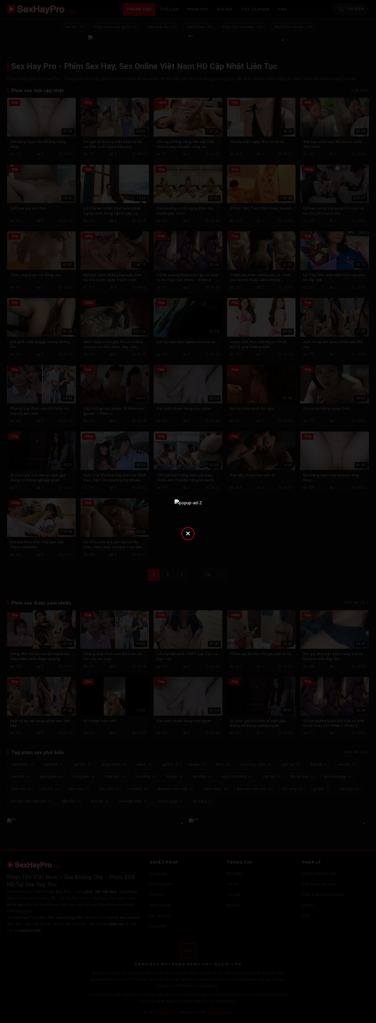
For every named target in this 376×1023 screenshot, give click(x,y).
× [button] (188, 533)
